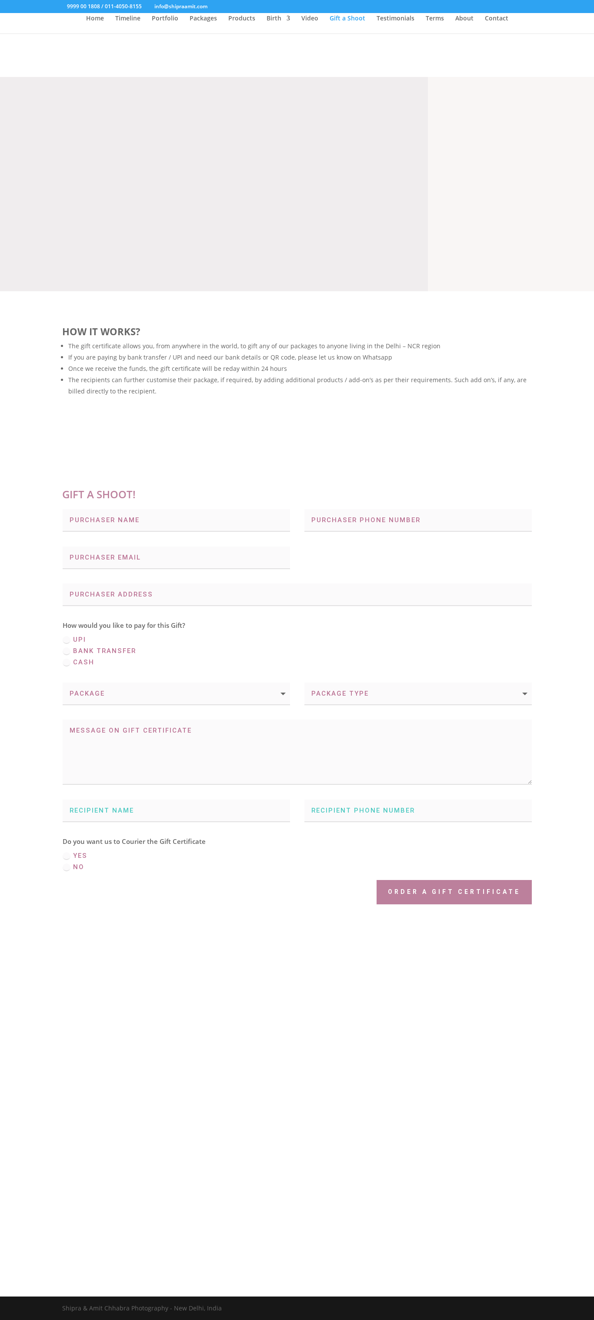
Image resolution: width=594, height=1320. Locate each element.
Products (241, 18)
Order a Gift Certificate (454, 891)
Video (309, 18)
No (78, 867)
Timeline (127, 18)
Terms (435, 18)
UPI (79, 639)
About (464, 18)
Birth (274, 18)
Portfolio (165, 18)
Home (95, 18)
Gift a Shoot (347, 18)
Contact (496, 18)
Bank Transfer (104, 651)
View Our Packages (78, 1196)
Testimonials (395, 18)
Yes (80, 856)
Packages (203, 18)
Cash (83, 662)
